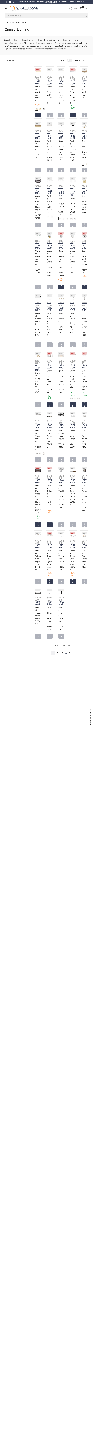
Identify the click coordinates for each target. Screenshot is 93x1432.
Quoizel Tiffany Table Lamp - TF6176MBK (49, 618)
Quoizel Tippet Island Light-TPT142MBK (38, 615)
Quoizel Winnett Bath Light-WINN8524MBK (73, 150)
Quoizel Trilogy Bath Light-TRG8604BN (38, 560)
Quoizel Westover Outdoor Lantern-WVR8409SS (61, 263)
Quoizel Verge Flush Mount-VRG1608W (84, 380)
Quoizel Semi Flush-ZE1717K (84, 93)
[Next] (74, 653)
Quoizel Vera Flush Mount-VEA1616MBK (61, 438)
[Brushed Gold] (40, 109)
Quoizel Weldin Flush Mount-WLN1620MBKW (38, 324)
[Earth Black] (74, 398)
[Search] (85, 15)
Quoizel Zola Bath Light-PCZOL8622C (61, 95)
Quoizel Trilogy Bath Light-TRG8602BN (50, 560)
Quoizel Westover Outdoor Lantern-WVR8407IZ (72, 263)
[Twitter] (10, 2)
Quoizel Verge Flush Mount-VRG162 (72, 380)
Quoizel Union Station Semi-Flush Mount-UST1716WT (37, 499)
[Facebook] (6, 2)
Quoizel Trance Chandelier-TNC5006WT (73, 560)
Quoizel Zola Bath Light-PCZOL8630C (49, 95)
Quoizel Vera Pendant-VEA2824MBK (50, 438)
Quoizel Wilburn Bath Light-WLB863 (61, 206)
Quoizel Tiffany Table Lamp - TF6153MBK (60, 618)
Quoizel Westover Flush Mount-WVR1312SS (37, 262)
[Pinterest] (13, 2)
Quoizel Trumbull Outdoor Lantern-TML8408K (84, 497)
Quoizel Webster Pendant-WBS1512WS (49, 324)
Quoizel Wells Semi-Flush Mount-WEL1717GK (84, 262)
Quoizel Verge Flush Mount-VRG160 (38, 440)
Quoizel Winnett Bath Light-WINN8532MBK (61, 150)
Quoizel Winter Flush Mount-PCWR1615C (49, 150)
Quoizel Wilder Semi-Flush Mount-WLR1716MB (38, 207)
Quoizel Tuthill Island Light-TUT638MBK (72, 495)
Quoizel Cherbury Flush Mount (37, 93)
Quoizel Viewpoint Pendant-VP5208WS (38, 382)
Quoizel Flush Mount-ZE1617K (37, 149)
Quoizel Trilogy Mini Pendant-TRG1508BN (61, 560)
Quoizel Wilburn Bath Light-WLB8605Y (84, 204)
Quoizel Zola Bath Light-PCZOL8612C (73, 95)
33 (70, 653)
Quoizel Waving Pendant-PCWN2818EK (72, 324)
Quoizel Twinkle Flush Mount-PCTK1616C (61, 496)
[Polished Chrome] (51, 216)
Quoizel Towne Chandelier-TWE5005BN (84, 560)
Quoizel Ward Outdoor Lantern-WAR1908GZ (84, 325)
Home (6, 22)
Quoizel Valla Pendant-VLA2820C (84, 438)
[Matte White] (78, 398)
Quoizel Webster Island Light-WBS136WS (61, 322)
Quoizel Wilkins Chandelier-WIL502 (84, 150)
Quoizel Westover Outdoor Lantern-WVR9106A (49, 263)
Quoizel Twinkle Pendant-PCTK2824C (49, 496)
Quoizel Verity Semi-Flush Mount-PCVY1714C (61, 382)
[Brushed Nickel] (36, 109)
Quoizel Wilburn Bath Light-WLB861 (72, 206)
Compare (62, 60)
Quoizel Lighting (21, 22)
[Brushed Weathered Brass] (83, 164)
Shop (12, 22)
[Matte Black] (43, 109)
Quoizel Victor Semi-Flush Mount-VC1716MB (49, 382)
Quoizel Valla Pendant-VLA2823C (72, 438)
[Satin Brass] (66, 218)
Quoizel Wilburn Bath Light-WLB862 (49, 204)
